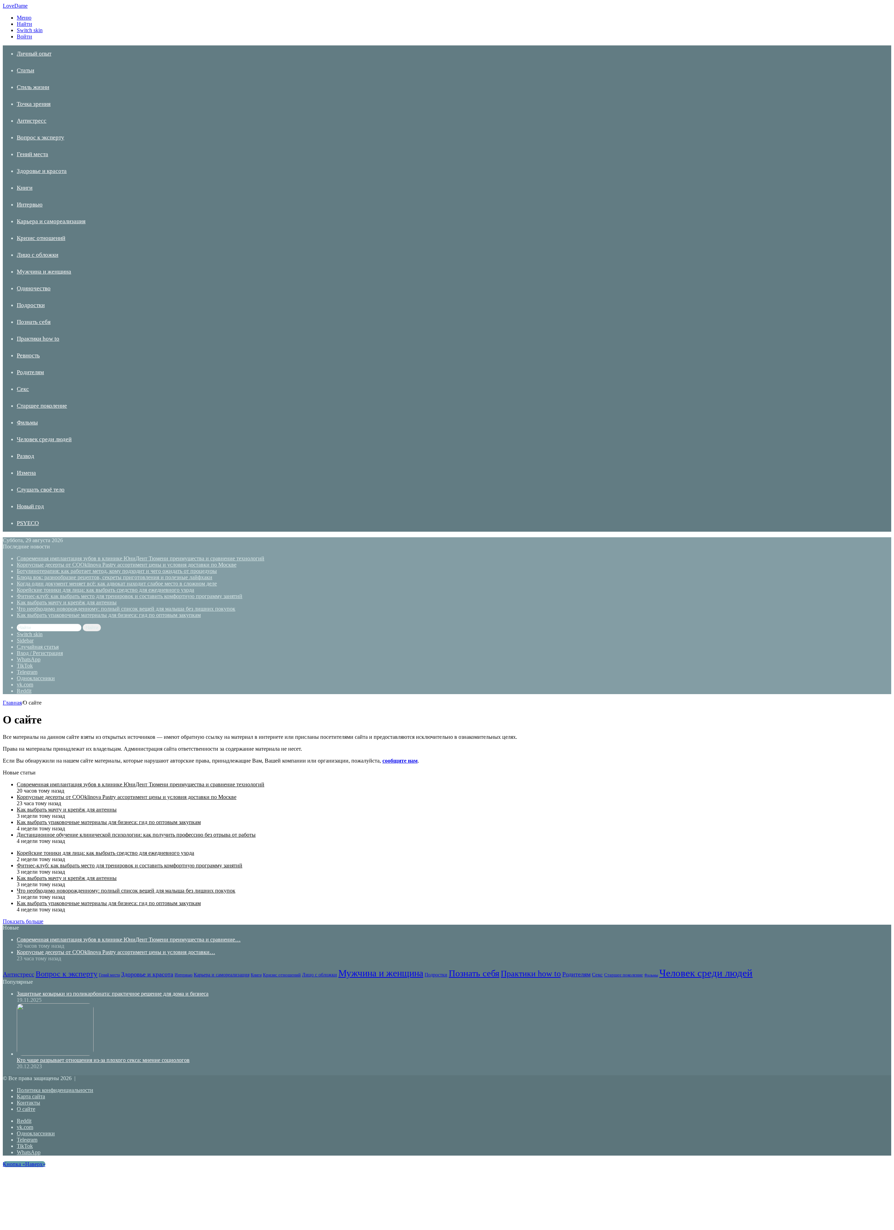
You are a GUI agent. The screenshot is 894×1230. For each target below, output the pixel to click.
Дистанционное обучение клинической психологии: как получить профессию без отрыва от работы (136, 835)
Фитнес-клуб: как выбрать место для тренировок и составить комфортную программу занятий (129, 596)
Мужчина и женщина (44, 271)
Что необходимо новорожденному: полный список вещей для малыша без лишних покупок (126, 609)
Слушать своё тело (41, 489)
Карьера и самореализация (51, 221)
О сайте (26, 1109)
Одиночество (34, 288)
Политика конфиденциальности (55, 1090)
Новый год (30, 506)
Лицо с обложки (37, 255)
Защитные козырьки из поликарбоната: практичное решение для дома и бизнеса (112, 994)
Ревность (28, 355)
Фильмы (27, 422)
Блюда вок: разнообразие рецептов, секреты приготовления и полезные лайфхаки (114, 577)
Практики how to (38, 338)
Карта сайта (31, 1096)
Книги (24, 187)
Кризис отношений (41, 238)
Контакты (28, 1103)
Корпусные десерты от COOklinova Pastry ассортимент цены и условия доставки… (116, 952)
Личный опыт (34, 53)
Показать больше (23, 921)
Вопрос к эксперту (40, 137)
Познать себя (34, 322)
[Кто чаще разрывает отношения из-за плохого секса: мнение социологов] (55, 1054)
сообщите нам (400, 761)
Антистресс (31, 120)
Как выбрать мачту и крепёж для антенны (67, 602)
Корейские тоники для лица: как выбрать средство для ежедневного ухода (105, 590)
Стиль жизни (33, 87)
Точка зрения (34, 104)
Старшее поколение (42, 405)
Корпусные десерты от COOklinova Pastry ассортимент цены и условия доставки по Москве (126, 565)
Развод (25, 456)
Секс (23, 389)
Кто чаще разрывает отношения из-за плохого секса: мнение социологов (103, 1060)
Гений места (32, 154)
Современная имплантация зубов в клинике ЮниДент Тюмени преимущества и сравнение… (129, 939)
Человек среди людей (44, 439)
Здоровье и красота (42, 171)
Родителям (30, 372)
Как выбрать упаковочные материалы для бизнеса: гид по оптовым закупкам (109, 615)
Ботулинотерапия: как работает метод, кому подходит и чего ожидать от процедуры (117, 571)
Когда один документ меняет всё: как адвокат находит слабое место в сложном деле (117, 584)
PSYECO (28, 523)
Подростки (31, 305)
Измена (26, 473)
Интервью (30, 204)
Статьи (25, 70)
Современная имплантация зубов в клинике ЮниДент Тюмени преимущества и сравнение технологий (140, 558)
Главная (12, 703)
